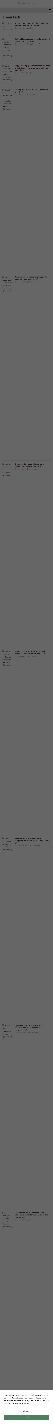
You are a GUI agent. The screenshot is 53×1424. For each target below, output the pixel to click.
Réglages (26, 1411)
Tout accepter (26, 1417)
